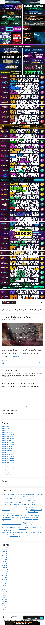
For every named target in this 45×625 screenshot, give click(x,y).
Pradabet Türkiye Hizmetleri (8, 432)
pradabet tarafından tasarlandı (6, 529)
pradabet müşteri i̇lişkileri (18, 522)
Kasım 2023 (4, 587)
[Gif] (22, 126)
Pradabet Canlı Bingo (7, 448)
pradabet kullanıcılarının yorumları (24, 362)
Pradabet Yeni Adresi (26, 532)
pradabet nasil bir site (27, 522)
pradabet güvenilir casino (38, 513)
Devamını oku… (15, 356)
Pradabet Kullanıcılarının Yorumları (18, 317)
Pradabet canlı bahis (29, 504)
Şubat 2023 (4, 605)
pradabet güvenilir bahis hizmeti (29, 513)
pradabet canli (32, 502)
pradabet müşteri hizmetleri (7, 522)
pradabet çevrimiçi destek (23, 534)
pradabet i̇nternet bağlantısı (35, 515)
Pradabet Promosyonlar (8, 360)
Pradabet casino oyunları (19, 506)
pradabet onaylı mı (35, 522)
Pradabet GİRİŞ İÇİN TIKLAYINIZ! (22, 46)
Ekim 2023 (4, 589)
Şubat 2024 (4, 581)
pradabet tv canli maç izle (33, 529)
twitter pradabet (25, 536)
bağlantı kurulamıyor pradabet (21, 494)
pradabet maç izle (6, 519)
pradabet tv (22, 529)
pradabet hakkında (18, 515)
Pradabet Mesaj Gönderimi (8, 436)
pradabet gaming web (35, 506)
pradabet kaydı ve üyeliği (9, 362)
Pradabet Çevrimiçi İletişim (8, 442)
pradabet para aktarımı (5, 524)
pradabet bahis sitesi (7, 502)
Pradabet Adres (31, 498)
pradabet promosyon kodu (30, 525)
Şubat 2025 (4, 557)
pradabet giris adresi (33, 507)
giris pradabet (14, 496)
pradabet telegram (15, 529)
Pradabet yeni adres (14, 532)
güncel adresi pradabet (33, 496)
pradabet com (28, 506)
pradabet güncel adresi (18, 513)
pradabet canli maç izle (18, 504)
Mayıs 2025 (4, 555)
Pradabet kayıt (6, 517)
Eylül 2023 (4, 591)
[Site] (22, 77)
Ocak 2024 (4, 583)
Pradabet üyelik (5, 536)
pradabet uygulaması (22, 530)
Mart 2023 (4, 603)
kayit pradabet (13, 498)
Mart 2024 (4, 579)
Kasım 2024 (4, 563)
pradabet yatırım (5, 532)
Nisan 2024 (4, 577)
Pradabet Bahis (29, 501)
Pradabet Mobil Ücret (7, 440)
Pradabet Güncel (33, 512)
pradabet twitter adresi (14, 530)
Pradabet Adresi (5, 426)
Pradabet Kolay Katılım (7, 452)
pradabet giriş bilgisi (14, 511)
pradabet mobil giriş (28, 519)
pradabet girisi (6, 510)
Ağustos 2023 (5, 593)
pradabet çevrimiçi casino (14, 534)
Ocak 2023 (4, 607)
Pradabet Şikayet (15, 536)
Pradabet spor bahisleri (23, 527)
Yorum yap (5, 363)
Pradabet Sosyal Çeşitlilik (8, 472)
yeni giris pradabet (7, 538)
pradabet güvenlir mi (8, 515)
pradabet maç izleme (18, 519)
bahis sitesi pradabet (9, 494)
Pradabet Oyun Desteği (7, 454)
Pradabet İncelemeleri (7, 466)
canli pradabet (29, 494)
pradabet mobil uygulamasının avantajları (19, 520)
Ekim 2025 (4, 549)
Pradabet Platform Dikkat (8, 434)
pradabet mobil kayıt (36, 519)
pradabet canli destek (7, 504)
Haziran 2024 (5, 573)
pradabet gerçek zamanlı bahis (22, 507)
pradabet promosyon (18, 525)
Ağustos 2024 (5, 569)
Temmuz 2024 (5, 571)
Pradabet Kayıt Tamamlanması (9, 444)
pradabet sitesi (5, 527)
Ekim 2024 (4, 565)
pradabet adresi (5, 500)
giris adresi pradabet (6, 496)
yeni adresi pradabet (34, 535)
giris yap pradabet (23, 496)
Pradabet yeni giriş (37, 532)
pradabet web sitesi (38, 530)
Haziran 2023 (5, 597)
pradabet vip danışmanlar (29, 530)
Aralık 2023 (4, 585)
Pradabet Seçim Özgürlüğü (8, 438)
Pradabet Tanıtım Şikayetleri (8, 460)
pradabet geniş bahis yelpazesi (12, 507)
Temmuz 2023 (5, 595)
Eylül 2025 (4, 551)
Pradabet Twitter (6, 530)
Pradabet (4, 430)
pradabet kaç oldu (33, 517)
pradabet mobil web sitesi (30, 520)
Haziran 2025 (5, 553)
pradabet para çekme (37, 362)
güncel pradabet (5, 498)
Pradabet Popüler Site (7, 450)
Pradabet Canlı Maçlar (7, 446)
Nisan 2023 (4, 601)
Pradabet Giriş (5, 428)
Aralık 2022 (4, 609)
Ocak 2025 (4, 559)
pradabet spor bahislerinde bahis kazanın (35, 527)
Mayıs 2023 (4, 599)
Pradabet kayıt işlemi (15, 517)
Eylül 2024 (4, 567)
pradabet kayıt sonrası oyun (24, 517)
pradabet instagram (26, 515)
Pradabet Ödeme (6, 470)
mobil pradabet (21, 498)
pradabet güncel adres (8, 513)
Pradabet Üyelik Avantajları (8, 458)
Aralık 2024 (4, 561)
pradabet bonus (17, 502)
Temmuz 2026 (5, 547)
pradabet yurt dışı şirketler (6, 534)
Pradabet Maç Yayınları (7, 474)
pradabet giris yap (25, 510)
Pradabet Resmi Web (7, 464)
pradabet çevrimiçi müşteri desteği (32, 534)
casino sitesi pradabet (37, 494)
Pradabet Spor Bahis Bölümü (8, 468)
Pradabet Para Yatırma (15, 524)
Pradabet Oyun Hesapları (8, 456)
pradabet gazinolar (4, 507)
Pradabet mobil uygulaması (7, 520)
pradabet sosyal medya (14, 527)
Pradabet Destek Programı (8, 462)
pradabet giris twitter (15, 509)
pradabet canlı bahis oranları (7, 506)
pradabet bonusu (25, 502)
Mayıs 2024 (4, 575)
